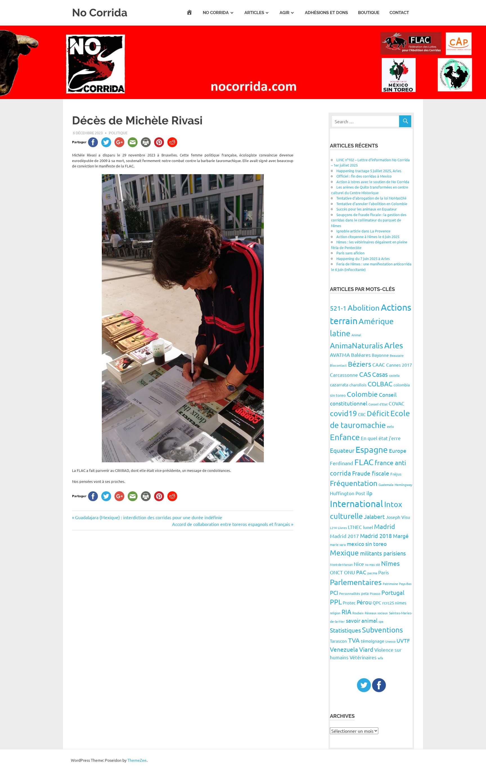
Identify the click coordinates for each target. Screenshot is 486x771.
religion (335, 613)
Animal (356, 335)
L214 (333, 527)
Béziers (359, 364)
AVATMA (340, 355)
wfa (380, 658)
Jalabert (374, 516)
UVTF (403, 640)
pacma (372, 573)
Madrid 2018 (376, 535)
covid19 (343, 413)
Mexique (344, 552)
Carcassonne (344, 375)
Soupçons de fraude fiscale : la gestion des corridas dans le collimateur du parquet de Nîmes (368, 220)
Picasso (375, 593)
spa (381, 621)
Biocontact (338, 365)
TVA (354, 640)
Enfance (345, 437)
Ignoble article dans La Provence (363, 230)
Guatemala (386, 484)
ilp (369, 493)
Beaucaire (397, 355)
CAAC (378, 364)
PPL (336, 602)
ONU (349, 572)
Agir (284, 12)
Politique (118, 132)
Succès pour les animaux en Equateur (366, 209)
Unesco (390, 641)
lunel (368, 527)
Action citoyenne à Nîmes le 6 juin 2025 (367, 236)
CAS (365, 374)
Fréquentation (353, 483)
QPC (377, 602)
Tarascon (338, 641)
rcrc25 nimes (394, 602)
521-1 (338, 308)
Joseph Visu (398, 517)
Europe (397, 450)
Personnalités (349, 593)
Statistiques (345, 630)
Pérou (364, 602)
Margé (401, 535)
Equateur (342, 450)
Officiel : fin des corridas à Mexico (364, 176)
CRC (362, 414)
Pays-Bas (405, 583)
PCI (334, 592)
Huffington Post (347, 493)
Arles (393, 345)
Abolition (364, 307)
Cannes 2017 (399, 364)
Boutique (368, 12)
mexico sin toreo (367, 543)
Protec (349, 602)
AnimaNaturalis (356, 345)
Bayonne (380, 355)
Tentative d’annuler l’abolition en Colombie (371, 203)
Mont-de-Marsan (341, 564)
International (356, 503)
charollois (357, 384)
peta (365, 593)
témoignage (372, 641)
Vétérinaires (363, 657)
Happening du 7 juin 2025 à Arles (363, 258)
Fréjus (395, 473)
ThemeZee (137, 760)
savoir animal (361, 620)
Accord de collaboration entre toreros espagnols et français (231, 524)
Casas (380, 374)
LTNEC (355, 527)
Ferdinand (341, 463)
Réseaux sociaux (376, 613)
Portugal (392, 592)
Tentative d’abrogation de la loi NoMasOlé (371, 198)
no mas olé (372, 564)
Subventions (382, 630)
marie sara (338, 544)
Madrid (384, 526)
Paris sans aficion (350, 252)
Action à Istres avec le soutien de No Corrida (372, 181)
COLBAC (380, 384)
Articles (254, 12)
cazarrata (339, 384)
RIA (346, 612)
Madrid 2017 (344, 536)
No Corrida (99, 12)
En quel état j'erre (381, 438)
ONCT (336, 572)
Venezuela (344, 649)
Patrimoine (390, 583)
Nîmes (390, 563)
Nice (359, 564)
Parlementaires (356, 582)
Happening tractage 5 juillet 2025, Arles (368, 170)
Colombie (362, 394)
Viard (366, 649)
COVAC (396, 403)
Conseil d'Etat (378, 404)
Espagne (372, 449)
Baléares (361, 355)
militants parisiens (383, 553)
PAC (361, 572)
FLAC (364, 462)
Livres (342, 527)
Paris (383, 572)
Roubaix (358, 613)
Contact (399, 12)
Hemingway (403, 484)
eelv (390, 426)
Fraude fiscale (370, 473)
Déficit (378, 413)
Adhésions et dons (326, 12)
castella (394, 375)
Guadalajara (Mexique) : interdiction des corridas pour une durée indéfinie (148, 517)
